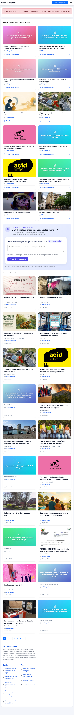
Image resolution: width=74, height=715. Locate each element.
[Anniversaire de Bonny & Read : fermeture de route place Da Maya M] (19, 140)
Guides (5, 665)
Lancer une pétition (60, 2)
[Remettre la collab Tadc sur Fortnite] (19, 206)
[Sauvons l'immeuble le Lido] (54, 206)
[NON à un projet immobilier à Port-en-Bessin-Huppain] (54, 74)
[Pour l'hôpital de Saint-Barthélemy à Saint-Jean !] (19, 74)
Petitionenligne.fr (8, 3)
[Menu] (71, 3)
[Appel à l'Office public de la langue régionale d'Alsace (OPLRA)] (19, 41)
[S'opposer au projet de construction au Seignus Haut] (54, 107)
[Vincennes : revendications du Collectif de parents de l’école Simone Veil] (54, 174)
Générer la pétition (19, 259)
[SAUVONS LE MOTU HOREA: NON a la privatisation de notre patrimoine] (54, 41)
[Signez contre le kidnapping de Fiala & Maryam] (54, 140)
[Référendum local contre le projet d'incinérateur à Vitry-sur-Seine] (19, 174)
